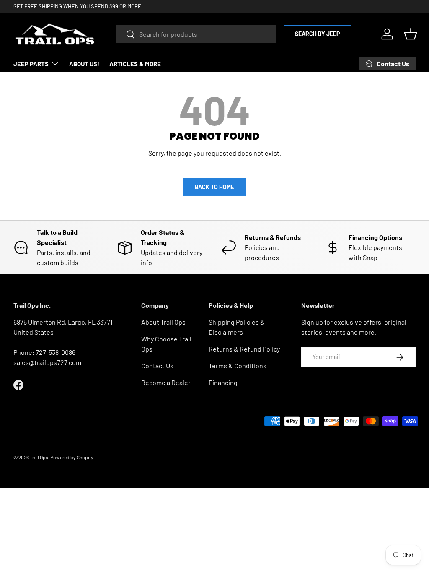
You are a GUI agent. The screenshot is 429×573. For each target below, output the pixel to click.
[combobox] (196, 34)
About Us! (84, 64)
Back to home (214, 186)
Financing (223, 382)
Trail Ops (39, 457)
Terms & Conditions (237, 366)
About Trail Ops (163, 322)
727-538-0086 (55, 352)
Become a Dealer (166, 382)
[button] (410, 34)
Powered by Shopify (71, 457)
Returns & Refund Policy (244, 349)
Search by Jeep (317, 33)
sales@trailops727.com (47, 362)
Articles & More (135, 64)
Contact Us (157, 366)
